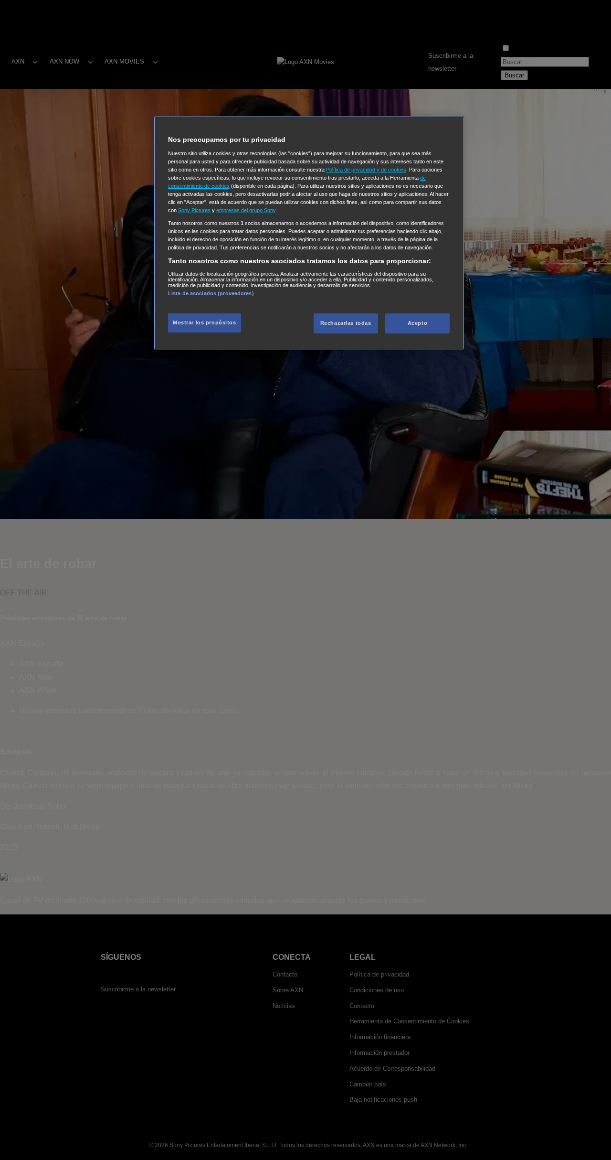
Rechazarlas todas (345, 323)
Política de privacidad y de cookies (366, 169)
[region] (309, 233)
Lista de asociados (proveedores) (211, 293)
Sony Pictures (194, 210)
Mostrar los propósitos (204, 322)
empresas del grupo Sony (245, 210)
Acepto (417, 323)
